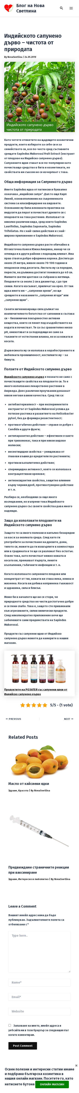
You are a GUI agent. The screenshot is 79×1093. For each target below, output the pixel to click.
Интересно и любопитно (33, 879)
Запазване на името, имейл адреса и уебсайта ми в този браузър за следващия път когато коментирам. (38, 1030)
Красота (23, 790)
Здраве (12, 790)
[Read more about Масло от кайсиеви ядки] (39, 761)
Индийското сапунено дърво (24, 377)
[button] (61, 8)
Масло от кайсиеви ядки (28, 784)
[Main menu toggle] (71, 8)
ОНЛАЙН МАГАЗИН (52, 1084)
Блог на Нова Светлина (30, 8)
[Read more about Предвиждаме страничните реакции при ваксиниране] (39, 831)
